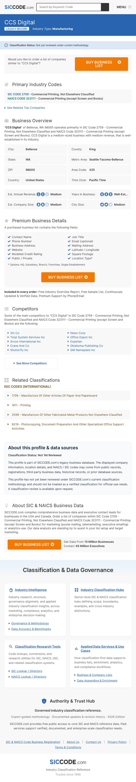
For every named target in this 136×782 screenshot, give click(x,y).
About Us (73, 742)
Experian (76, 341)
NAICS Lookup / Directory (28, 676)
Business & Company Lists (94, 675)
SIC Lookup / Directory (26, 671)
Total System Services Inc (27, 337)
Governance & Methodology (30, 623)
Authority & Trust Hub (72, 701)
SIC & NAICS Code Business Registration (33, 742)
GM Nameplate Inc (82, 350)
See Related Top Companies (26, 107)
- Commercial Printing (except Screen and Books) (55, 98)
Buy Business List (99, 64)
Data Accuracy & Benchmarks (31, 629)
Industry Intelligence (31, 590)
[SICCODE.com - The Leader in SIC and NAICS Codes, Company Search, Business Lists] (19, 7)
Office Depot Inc (81, 337)
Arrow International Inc (25, 341)
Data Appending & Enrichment (97, 680)
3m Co (14, 333)
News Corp (77, 333)
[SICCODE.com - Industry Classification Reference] (68, 762)
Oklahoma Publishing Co (86, 345)
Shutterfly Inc (19, 350)
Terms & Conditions (68, 747)
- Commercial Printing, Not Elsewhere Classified (51, 94)
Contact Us (93, 742)
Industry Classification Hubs (102, 590)
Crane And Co (19, 345)
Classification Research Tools (38, 646)
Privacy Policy (117, 742)
